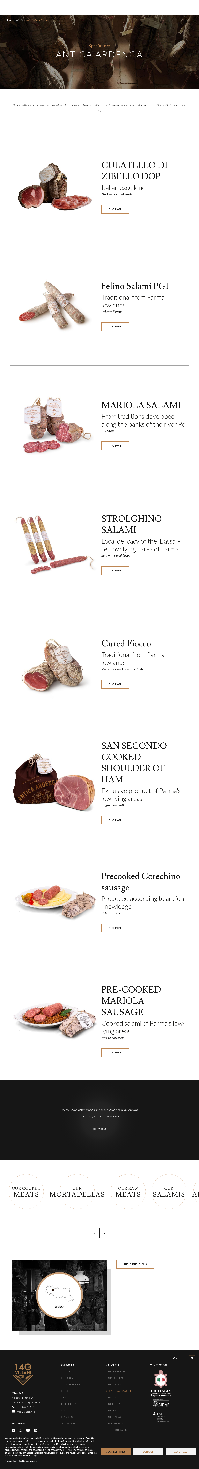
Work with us (68, 1423)
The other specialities (116, 1430)
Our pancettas (113, 1404)
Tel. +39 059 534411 (26, 1407)
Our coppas (111, 1410)
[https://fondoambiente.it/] (158, 1417)
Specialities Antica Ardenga (119, 1391)
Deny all (148, 1451)
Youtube (28, 1430)
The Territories (68, 1404)
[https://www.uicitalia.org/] (158, 1382)
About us (65, 1371)
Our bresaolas (113, 1417)
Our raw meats (113, 1384)
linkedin (36, 1430)
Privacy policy (10, 1461)
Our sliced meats (114, 1423)
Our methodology (70, 1384)
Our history (67, 1378)
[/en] (32, 1374)
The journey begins (135, 1264)
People (64, 1397)
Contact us (99, 1129)
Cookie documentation (28, 1461)
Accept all (180, 1451)
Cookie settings (115, 1451)
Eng (175, 1358)
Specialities (18, 20)
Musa (63, 1410)
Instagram (20, 1430)
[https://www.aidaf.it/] (158, 1403)
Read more (119, 211)
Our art (65, 1391)
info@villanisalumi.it (25, 1411)
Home (9, 20)
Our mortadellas (114, 1378)
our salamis (112, 1397)
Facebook (13, 1430)
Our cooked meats (115, 1371)
